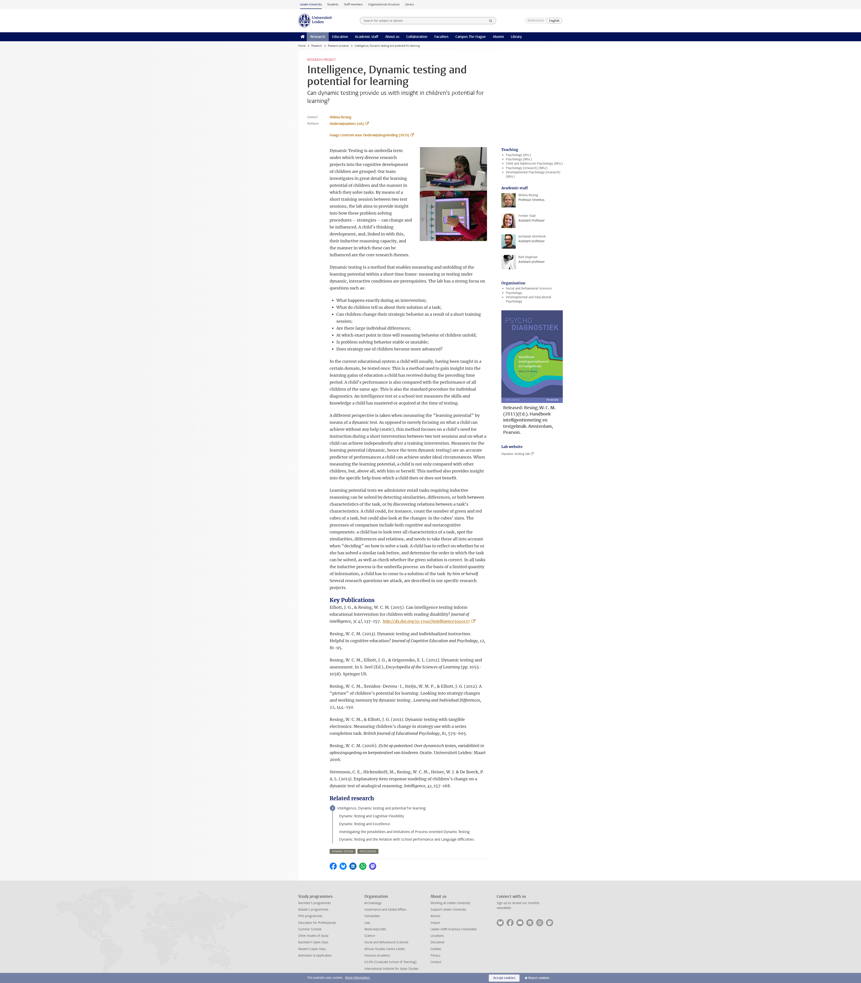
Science (369, 936)
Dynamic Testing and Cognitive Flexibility (371, 816)
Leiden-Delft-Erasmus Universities (453, 929)
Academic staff (366, 36)
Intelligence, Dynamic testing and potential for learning (381, 808)
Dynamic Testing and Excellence (364, 824)
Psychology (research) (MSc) (527, 168)
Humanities (372, 916)
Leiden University (311, 4)
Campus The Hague (470, 36)
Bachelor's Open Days (313, 942)
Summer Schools (310, 929)
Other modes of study (313, 936)
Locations (437, 936)
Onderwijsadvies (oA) (347, 123)
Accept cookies (504, 978)
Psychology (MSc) (519, 159)
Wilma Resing (340, 117)
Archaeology (373, 903)
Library (409, 4)
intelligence (368, 851)
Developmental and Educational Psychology (528, 299)
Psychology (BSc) (518, 155)
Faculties (441, 36)
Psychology (514, 293)
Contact (435, 962)
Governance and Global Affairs (385, 909)
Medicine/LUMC (375, 929)
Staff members (353, 4)
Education (340, 36)
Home (301, 46)
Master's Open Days (312, 949)
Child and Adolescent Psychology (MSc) (534, 163)
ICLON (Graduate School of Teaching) (390, 962)
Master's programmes (313, 909)
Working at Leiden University (450, 903)
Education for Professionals (317, 923)
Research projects (338, 46)
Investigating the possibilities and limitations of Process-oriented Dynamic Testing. (404, 831)
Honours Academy (377, 955)
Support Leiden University (448, 909)
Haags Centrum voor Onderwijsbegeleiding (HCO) (369, 135)
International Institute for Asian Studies (391, 969)
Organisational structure (384, 4)
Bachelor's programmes (314, 903)
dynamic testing (342, 851)
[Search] (490, 20)
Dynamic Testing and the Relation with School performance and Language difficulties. (407, 839)
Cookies (435, 949)
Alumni (498, 36)
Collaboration (416, 36)
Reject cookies (538, 978)
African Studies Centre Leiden (384, 949)
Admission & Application (315, 955)
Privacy (435, 955)
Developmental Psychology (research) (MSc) (533, 174)
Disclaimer (437, 942)
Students (333, 4)
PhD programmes (310, 916)
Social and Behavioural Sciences (529, 288)
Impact (435, 923)
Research (317, 36)
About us (392, 36)
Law (367, 923)
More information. (357, 978)
